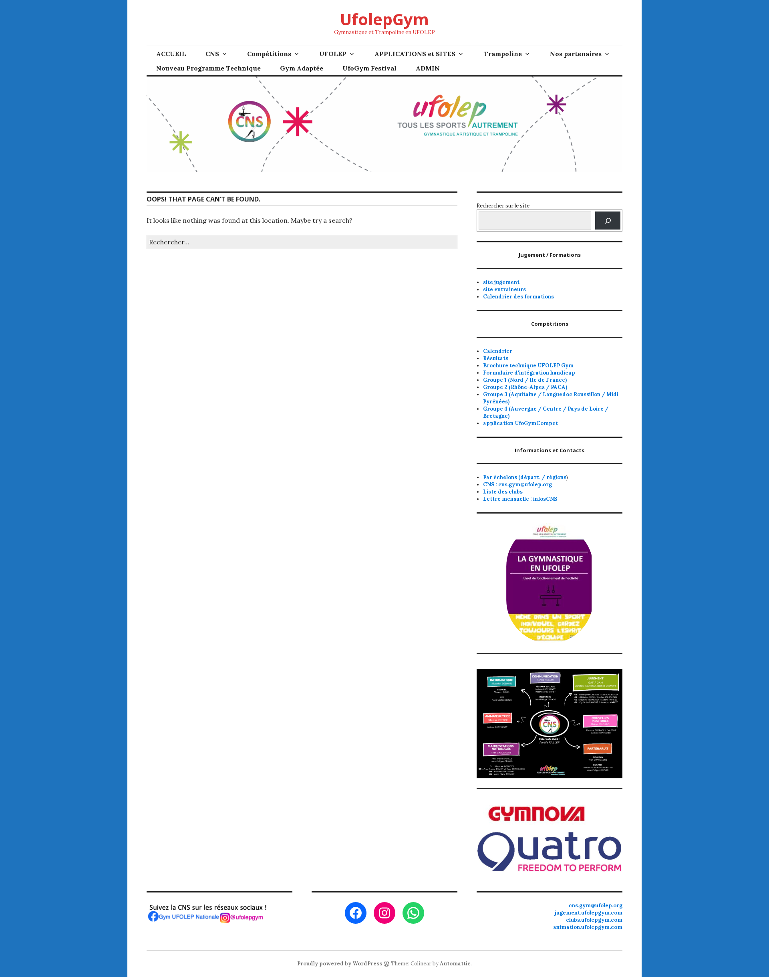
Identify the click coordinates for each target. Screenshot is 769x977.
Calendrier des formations (518, 296)
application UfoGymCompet (520, 423)
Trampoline (502, 54)
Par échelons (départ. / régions (524, 477)
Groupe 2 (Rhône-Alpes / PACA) (525, 387)
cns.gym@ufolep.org (595, 905)
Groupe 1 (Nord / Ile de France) (525, 380)
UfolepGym (384, 19)
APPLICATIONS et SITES (414, 54)
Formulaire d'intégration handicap (529, 372)
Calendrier (497, 351)
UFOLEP (332, 54)
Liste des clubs (503, 491)
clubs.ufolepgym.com (594, 920)
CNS (212, 54)
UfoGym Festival (369, 68)
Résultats (495, 358)
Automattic (455, 963)
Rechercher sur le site (503, 205)
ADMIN (428, 68)
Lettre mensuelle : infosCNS (520, 499)
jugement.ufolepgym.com (588, 912)
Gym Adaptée (301, 68)
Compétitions (269, 54)
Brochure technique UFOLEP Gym (528, 365)
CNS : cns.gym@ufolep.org (517, 484)
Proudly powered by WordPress (339, 963)
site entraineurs (504, 289)
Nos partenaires (576, 54)
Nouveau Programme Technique (208, 68)
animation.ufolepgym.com (587, 927)
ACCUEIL (171, 54)
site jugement (501, 282)
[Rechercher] (607, 221)
